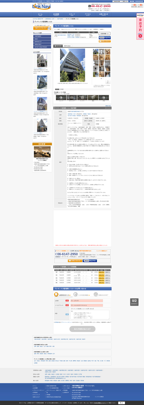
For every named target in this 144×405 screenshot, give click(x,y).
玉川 (45, 346)
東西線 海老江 (38, 44)
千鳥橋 (61, 360)
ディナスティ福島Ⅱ (38, 133)
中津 (92, 360)
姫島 (50, 360)
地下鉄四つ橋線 (81, 376)
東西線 (69, 35)
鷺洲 (47, 346)
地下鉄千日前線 (71, 37)
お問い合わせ (66, 385)
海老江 (64, 35)
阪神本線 (70, 34)
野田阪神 (78, 37)
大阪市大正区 (56, 339)
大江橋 (101, 360)
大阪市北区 (78, 339)
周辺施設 (65, 390)
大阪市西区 (44, 339)
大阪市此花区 (37, 339)
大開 (53, 346)
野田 (50, 346)
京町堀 (75, 374)
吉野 (35, 346)
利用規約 (57, 322)
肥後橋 (85, 360)
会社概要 (35, 388)
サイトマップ (36, 394)
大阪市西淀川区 (64, 339)
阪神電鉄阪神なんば (61, 378)
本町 (71, 380)
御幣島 (74, 360)
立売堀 (57, 374)
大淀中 (68, 374)
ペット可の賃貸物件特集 (52, 388)
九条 (82, 360)
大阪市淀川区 (72, 339)
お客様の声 (66, 392)
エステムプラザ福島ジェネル (40, 89)
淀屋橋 (35, 363)
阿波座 (78, 360)
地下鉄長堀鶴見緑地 (50, 378)
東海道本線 (89, 376)
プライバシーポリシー (66, 322)
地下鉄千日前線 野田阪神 (41, 47)
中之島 (70, 360)
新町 (61, 374)
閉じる (121, 402)
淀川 (73, 34)
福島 (38, 346)
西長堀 (108, 360)
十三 (105, 360)
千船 (98, 360)
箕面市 (83, 339)
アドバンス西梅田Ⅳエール (40, 68)
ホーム (34, 385)
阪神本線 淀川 (38, 41)
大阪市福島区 (60, 35)
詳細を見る (101, 272)
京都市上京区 (48, 372)
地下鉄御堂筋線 (96, 376)
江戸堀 (80, 374)
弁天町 (62, 380)
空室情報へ (104, 33)
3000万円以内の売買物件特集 (54, 397)
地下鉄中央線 (73, 376)
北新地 (89, 360)
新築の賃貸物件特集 (51, 385)
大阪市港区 (50, 339)
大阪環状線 (53, 376)
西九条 (57, 360)
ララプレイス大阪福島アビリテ (41, 111)
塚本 (67, 360)
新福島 (41, 353)
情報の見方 (108, 105)
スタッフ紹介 (66, 388)
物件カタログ (36, 397)
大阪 (95, 360)
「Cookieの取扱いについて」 (99, 402)
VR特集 (48, 394)
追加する (107, 272)
